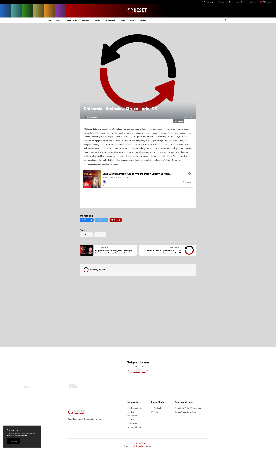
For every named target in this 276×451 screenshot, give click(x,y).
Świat (58, 20)
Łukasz (149, 446)
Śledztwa (85, 20)
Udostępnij (88, 220)
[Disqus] (138, 311)
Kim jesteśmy (208, 2)
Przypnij (117, 220)
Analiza (133, 20)
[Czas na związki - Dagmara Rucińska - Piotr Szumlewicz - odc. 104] (188, 250)
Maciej (142, 446)
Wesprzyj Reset (224, 2)
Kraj (49, 20)
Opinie (143, 20)
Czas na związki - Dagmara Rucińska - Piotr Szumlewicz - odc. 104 (163, 251)
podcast (100, 235)
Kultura (122, 20)
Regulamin (131, 412)
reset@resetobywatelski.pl (187, 412)
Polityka (97, 20)
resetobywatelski (92, 117)
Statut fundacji (132, 416)
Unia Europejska (70, 20)
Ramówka (251, 2)
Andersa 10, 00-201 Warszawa (189, 408)
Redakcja (130, 419)
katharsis (86, 235)
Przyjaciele (239, 2)
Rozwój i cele (132, 423)
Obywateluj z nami (138, 372)
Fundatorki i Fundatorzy (135, 427)
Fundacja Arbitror (141, 443)
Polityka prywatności (134, 408)
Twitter (156, 412)
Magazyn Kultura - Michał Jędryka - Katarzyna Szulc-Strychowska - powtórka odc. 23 (113, 251)
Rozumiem (13, 441)
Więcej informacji (23, 435)
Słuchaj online (268, 2)
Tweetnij (102, 220)
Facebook (157, 408)
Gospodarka (110, 20)
